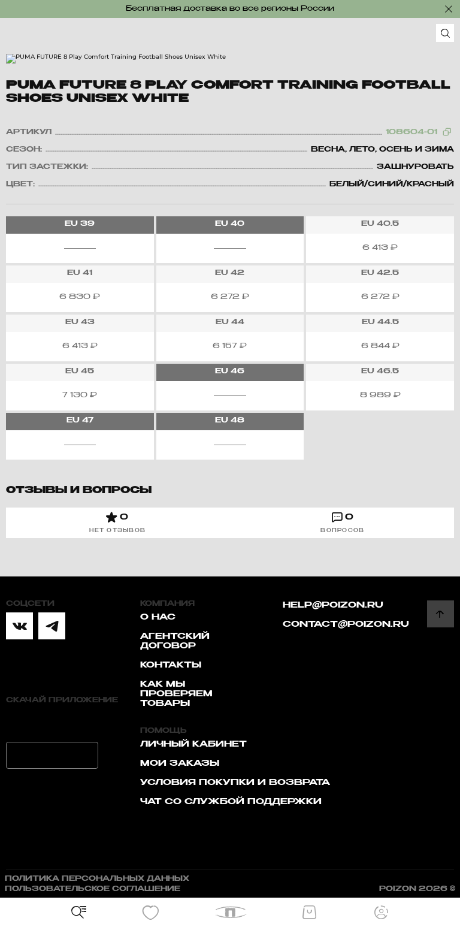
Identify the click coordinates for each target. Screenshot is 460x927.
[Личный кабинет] (381, 912)
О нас (157, 617)
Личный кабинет (193, 744)
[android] (52, 755)
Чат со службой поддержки (231, 802)
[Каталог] (79, 912)
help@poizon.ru (333, 605)
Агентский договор (175, 641)
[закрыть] (448, 9)
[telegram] (51, 625)
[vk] (19, 625)
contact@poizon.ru (346, 624)
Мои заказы (179, 763)
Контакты (170, 665)
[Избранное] (151, 912)
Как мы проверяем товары (176, 694)
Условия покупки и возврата (235, 782)
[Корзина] (309, 912)
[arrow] (440, 613)
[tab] (117, 523)
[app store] (52, 722)
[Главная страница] (230, 912)
